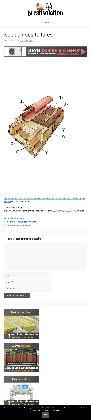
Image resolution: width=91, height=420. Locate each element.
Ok (45, 415)
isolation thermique (16, 218)
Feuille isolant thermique (18, 225)
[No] (88, 412)
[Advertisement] (45, 75)
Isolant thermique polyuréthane (21, 222)
